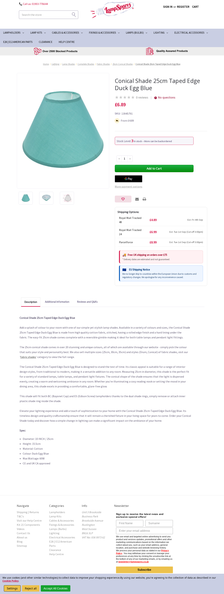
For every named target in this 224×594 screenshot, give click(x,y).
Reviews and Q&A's (87, 301)
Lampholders (11, 32)
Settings (12, 588)
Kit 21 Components (28, 524)
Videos (20, 529)
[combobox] (48, 14)
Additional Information (57, 301)
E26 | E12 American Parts (18, 42)
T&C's (20, 516)
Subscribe (144, 569)
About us (22, 537)
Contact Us (23, 533)
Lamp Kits (36, 32)
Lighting (158, 32)
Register (183, 6)
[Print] (144, 199)
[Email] (137, 199)
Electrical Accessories (189, 32)
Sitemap (22, 545)
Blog (20, 541)
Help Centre (67, 42)
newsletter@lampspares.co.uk (133, 562)
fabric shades (28, 357)
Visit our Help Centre (29, 520)
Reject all (31, 588)
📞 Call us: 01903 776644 (33, 4)
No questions (166, 97)
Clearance (45, 42)
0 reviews (142, 97)
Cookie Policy (10, 580)
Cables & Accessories (65, 32)
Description (30, 302)
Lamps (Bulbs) (135, 32)
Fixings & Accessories (102, 32)
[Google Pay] (128, 178)
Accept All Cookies (56, 588)
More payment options (128, 186)
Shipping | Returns (28, 512)
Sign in (168, 6)
